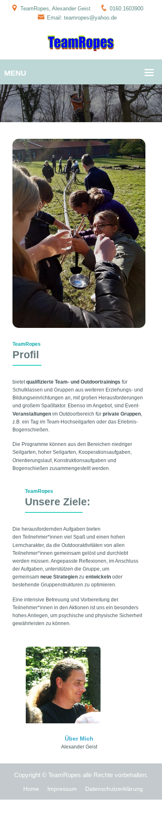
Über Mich (79, 738)
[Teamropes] (81, 43)
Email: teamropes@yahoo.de (82, 18)
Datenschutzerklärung (114, 788)
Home (31, 788)
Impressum (62, 788)
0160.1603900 (126, 8)
